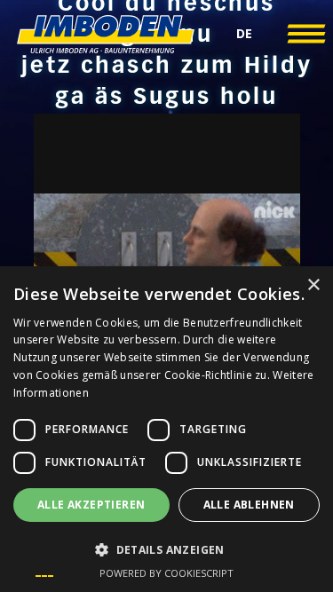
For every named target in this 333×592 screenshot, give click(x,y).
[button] (244, 33)
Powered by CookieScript (166, 573)
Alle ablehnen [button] (249, 504)
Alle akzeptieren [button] (91, 504)
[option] (44, 576)
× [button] (313, 285)
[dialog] (166, 429)
